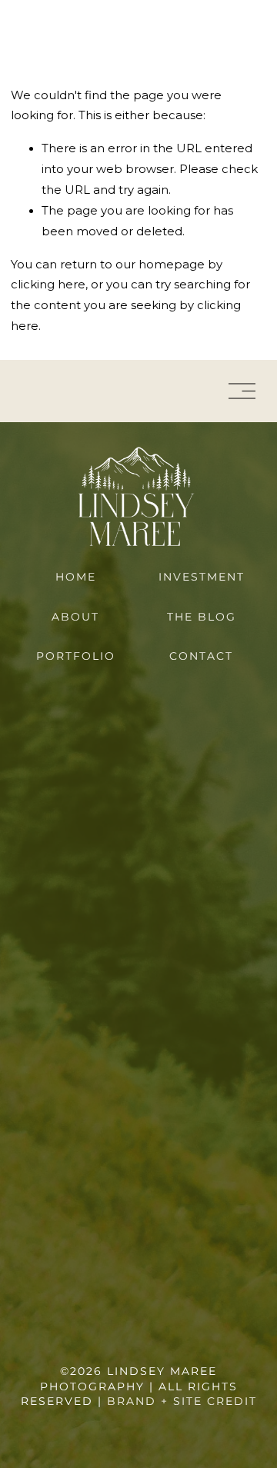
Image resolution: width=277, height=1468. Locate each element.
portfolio (75, 656)
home (75, 577)
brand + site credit (182, 1401)
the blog (201, 617)
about (75, 617)
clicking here (48, 284)
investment (202, 577)
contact (201, 656)
